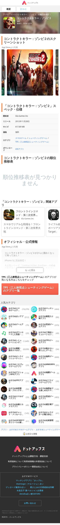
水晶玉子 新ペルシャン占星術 (30, 490)
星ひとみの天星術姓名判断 (42, 487)
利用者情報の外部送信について (38, 461)
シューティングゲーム (38, 138)
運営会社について (40, 466)
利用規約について (16, 461)
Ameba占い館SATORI (30, 494)
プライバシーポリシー (22, 466)
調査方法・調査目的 (39, 456)
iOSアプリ (19, 149)
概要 (8, 9)
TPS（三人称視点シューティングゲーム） (32, 141)
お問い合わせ (30, 503)
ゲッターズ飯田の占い (16, 487)
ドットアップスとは (21, 456)
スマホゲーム (20, 138)
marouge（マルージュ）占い (30, 484)
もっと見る (30, 270)
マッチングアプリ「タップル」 (30, 480)
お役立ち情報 (31, 434)
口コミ (23, 9)
